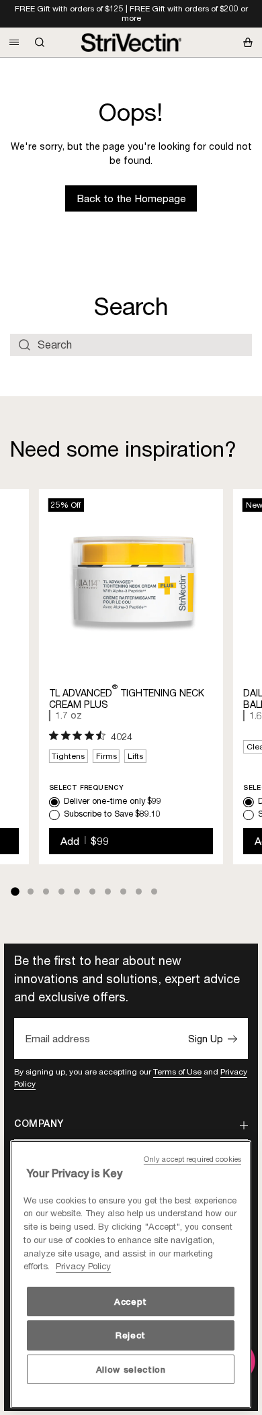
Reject (131, 1335)
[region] (130, 1274)
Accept (130, 1301)
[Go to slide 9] (138, 891)
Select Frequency (86, 787)
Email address (57, 1039)
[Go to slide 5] (77, 891)
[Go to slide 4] (61, 891)
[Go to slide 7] (108, 891)
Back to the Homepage (131, 198)
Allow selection (131, 1369)
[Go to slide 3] (46, 891)
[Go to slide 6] (92, 891)
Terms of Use (177, 1071)
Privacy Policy (83, 1266)
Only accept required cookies (192, 1159)
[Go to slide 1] (15, 892)
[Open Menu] (14, 42)
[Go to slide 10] (154, 891)
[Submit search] (25, 344)
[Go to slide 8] (123, 891)
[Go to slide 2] (30, 891)
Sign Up (205, 1038)
